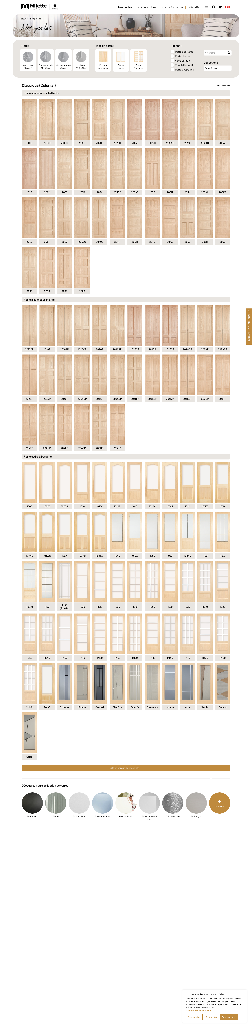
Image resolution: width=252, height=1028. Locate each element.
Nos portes (125, 7)
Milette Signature (172, 7)
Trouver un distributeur (249, 326)
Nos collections (147, 7)
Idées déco (194, 7)
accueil (24, 18)
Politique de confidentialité (198, 1010)
